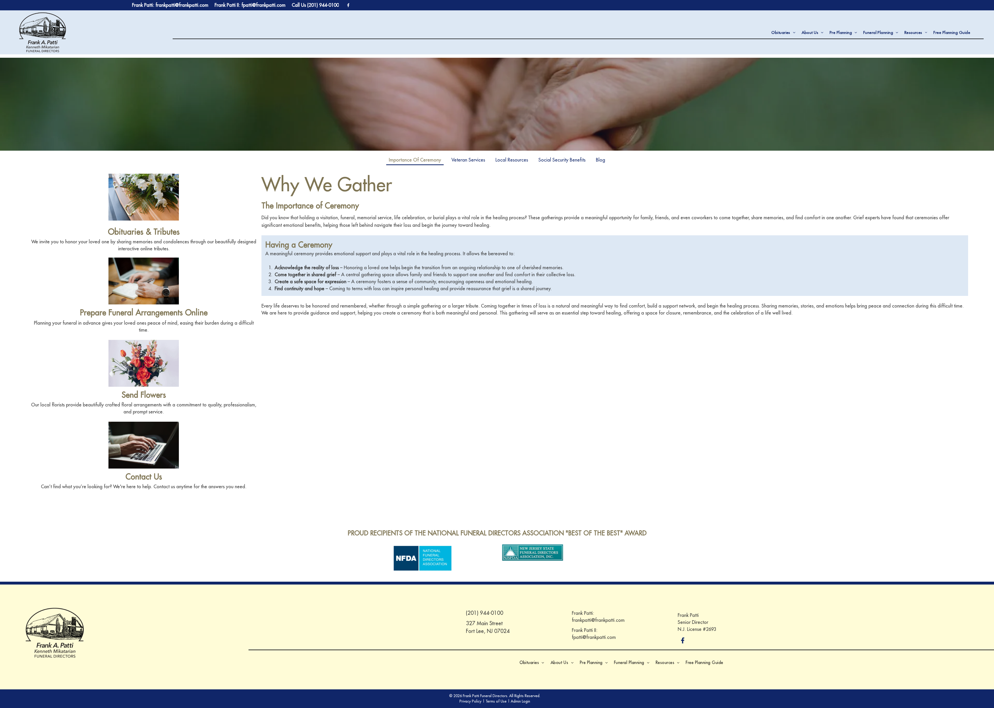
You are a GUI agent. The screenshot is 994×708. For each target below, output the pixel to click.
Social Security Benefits (562, 160)
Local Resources (511, 160)
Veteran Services (468, 160)
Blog (600, 160)
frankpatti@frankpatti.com (598, 620)
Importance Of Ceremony (415, 160)
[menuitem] (783, 33)
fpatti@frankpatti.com (594, 637)
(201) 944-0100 (484, 613)
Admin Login (520, 701)
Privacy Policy (470, 701)
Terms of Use (496, 701)
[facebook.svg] (683, 644)
